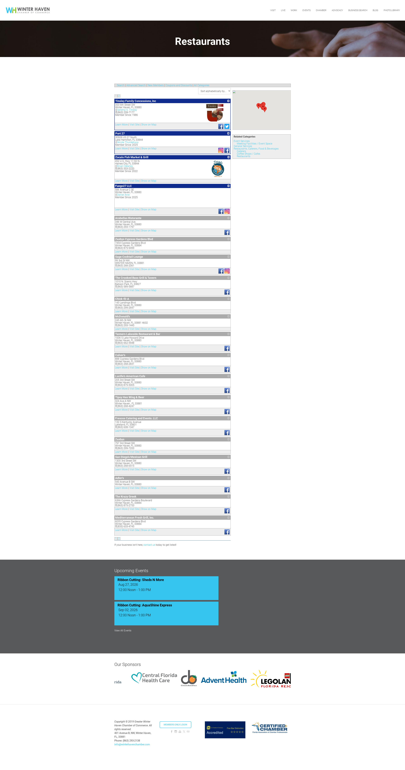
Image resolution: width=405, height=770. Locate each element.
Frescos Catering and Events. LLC (136, 418)
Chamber (321, 10)
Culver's (120, 355)
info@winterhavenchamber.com (132, 744)
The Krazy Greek (125, 496)
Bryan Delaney (125, 166)
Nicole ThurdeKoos (127, 142)
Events (306, 10)
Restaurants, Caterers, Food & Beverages (256, 148)
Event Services (242, 141)
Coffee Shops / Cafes (248, 153)
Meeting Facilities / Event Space (254, 143)
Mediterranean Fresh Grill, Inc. (134, 517)
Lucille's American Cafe (130, 376)
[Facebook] (171, 731)
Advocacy (337, 10)
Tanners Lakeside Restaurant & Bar (137, 334)
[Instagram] (175, 731)
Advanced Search (136, 85)
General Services (243, 146)
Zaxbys (119, 439)
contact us (149, 544)
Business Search (357, 10)
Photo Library (392, 10)
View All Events (122, 630)
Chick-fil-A (122, 298)
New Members (156, 85)
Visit (273, 10)
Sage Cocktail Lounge (129, 256)
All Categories (201, 85)
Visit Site (134, 124)
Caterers (241, 151)
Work (294, 10)
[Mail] (188, 731)
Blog (375, 10)
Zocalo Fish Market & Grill (131, 157)
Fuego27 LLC (123, 186)
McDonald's (122, 316)
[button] (265, 109)
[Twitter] (184, 731)
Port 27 (120, 133)
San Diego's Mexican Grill (131, 457)
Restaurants (243, 156)
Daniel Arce (123, 194)
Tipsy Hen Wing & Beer (129, 397)
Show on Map (148, 124)
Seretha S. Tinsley (127, 109)
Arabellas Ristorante (128, 218)
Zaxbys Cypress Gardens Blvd (134, 239)
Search (121, 85)
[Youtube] (180, 731)
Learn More (121, 124)
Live (283, 10)
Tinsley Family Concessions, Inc (135, 101)
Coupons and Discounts (178, 85)
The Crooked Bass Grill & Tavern (135, 277)
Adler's (119, 478)
